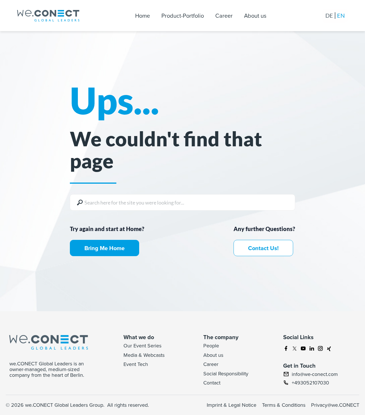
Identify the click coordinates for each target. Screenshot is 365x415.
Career (224, 15)
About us (255, 15)
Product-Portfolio (182, 15)
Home (142, 15)
